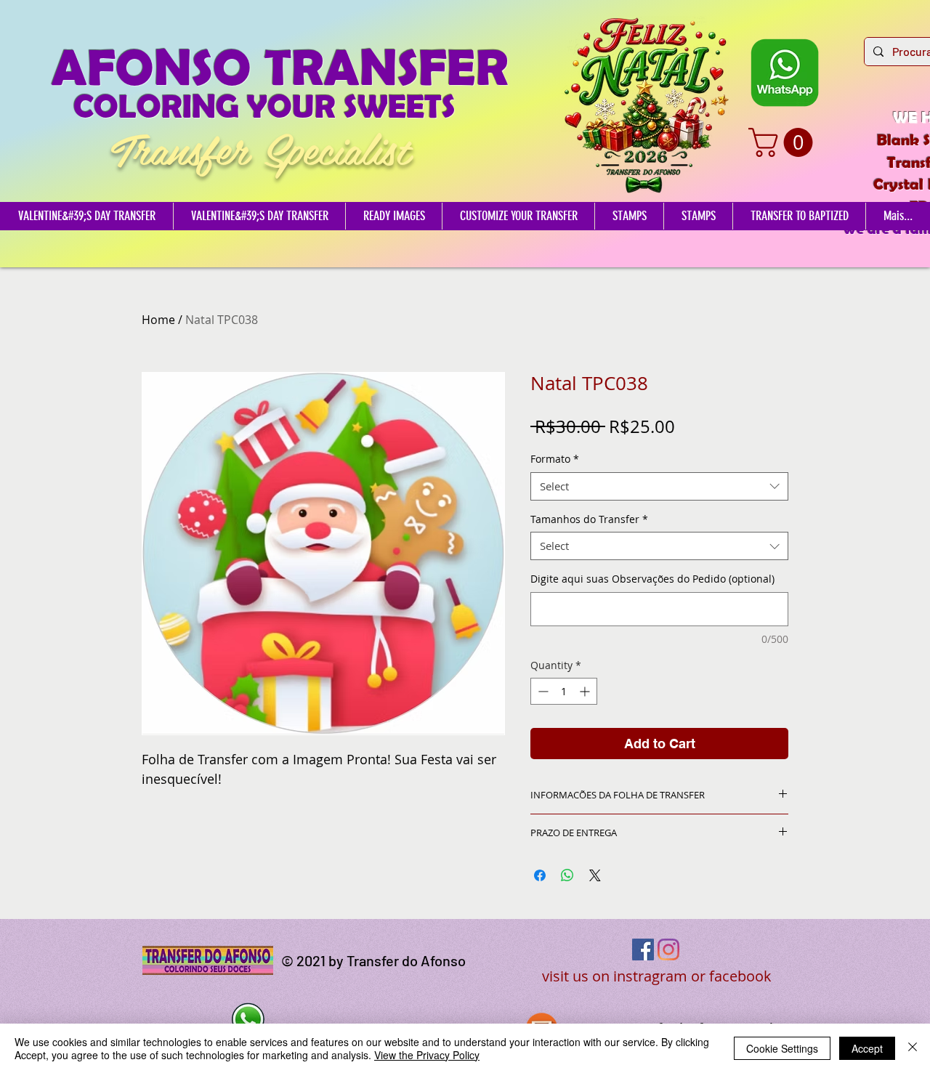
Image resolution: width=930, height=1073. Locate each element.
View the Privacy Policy (427, 1055)
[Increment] (586, 691)
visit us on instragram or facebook (657, 976)
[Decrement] (542, 691)
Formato (554, 459)
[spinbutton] (564, 691)
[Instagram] (668, 949)
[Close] (912, 1048)
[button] (784, 142)
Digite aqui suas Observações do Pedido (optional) (652, 579)
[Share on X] (595, 875)
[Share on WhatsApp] (567, 875)
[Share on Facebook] (540, 875)
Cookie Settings (782, 1048)
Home (158, 320)
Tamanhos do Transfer (589, 519)
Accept (867, 1048)
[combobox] (659, 486)
